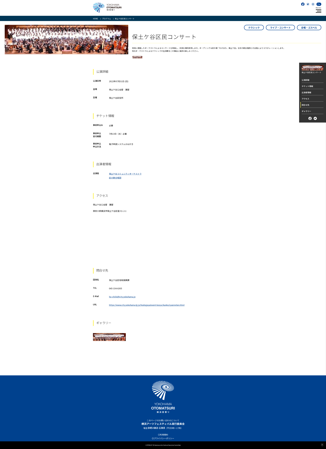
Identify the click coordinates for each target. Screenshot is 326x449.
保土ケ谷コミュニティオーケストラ (125, 173)
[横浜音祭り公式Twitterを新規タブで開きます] (308, 4)
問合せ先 (305, 105)
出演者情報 (306, 92)
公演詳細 (305, 80)
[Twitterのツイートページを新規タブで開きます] (315, 118)
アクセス (305, 98)
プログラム (106, 19)
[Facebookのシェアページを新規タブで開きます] (310, 118)
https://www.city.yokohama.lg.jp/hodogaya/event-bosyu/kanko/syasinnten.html (147, 304)
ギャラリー (306, 111)
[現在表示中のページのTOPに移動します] (322, 445)
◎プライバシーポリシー (163, 438)
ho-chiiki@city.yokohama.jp (122, 296)
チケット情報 (307, 86)
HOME (95, 19)
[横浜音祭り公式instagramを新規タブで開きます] (313, 4)
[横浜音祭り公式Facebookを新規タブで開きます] (302, 4)
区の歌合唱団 (115, 177)
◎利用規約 (163, 434)
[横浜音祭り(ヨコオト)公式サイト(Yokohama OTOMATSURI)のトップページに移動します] (107, 8)
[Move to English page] (318, 4)
